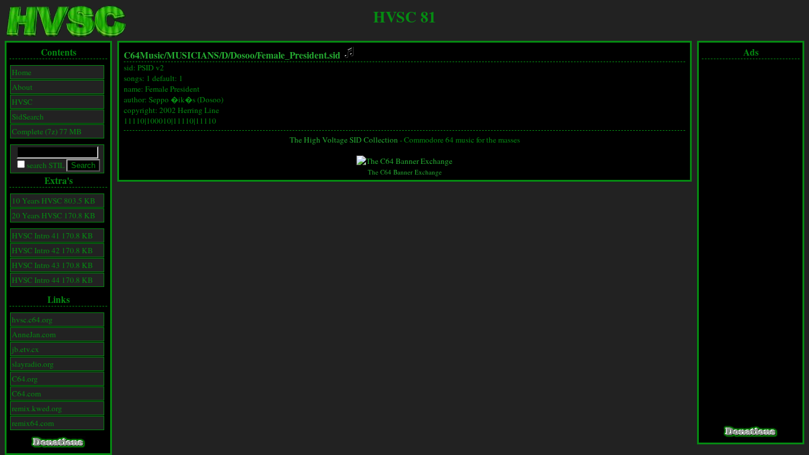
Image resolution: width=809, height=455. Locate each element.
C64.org (25, 378)
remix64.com (33, 423)
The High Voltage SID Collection (344, 139)
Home (21, 72)
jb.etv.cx (25, 349)
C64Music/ (145, 55)
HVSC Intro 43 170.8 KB (52, 265)
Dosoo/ (243, 55)
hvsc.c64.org (32, 319)
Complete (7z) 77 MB (47, 131)
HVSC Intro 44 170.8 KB (52, 280)
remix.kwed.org (37, 408)
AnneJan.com (34, 334)
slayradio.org (33, 364)
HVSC (22, 101)
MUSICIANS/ (193, 55)
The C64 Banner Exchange (405, 171)
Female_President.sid (300, 55)
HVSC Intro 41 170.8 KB (52, 235)
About (22, 87)
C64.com (26, 393)
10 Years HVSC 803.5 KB (53, 200)
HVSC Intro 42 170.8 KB (52, 250)
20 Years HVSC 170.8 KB (53, 215)
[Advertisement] (751, 242)
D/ (225, 55)
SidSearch (28, 116)
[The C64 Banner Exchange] (404, 161)
